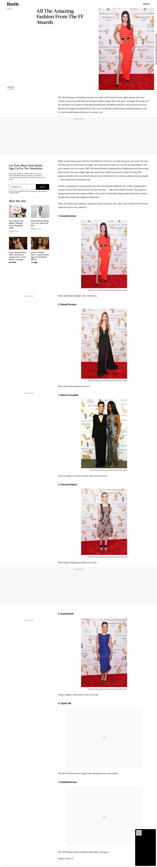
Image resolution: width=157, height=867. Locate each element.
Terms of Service (42, 191)
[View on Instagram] (104, 738)
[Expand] (138, 831)
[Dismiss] (153, 831)
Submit (42, 187)
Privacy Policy (15, 192)
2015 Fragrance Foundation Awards (78, 97)
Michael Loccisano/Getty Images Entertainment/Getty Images (156, 49)
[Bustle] (13, 4)
